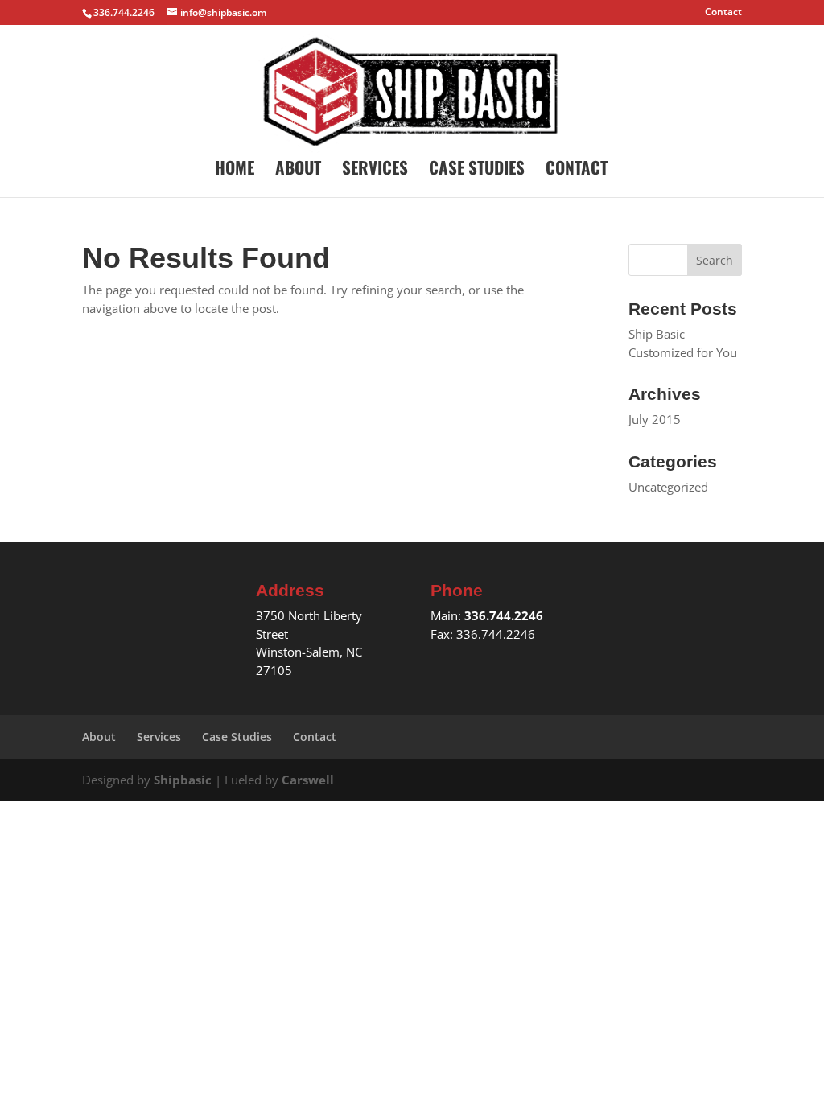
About (298, 170)
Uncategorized (668, 487)
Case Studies (477, 170)
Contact (723, 13)
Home (234, 170)
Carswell (308, 780)
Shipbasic (183, 780)
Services (375, 170)
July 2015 (654, 419)
